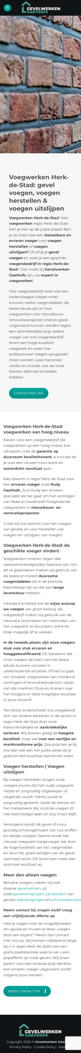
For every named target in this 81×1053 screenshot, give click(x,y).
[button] (7, 8)
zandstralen (55, 894)
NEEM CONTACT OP (24, 991)
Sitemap (65, 1047)
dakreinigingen (30, 900)
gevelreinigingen (28, 894)
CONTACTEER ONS (29, 393)
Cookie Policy (45, 1047)
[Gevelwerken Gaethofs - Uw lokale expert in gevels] (41, 8)
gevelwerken (29, 888)
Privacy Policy (20, 1047)
